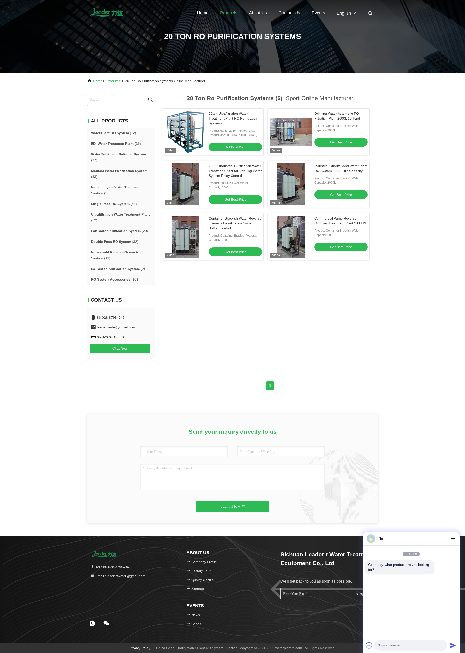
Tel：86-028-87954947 (112, 567)
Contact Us (289, 12)
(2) (118, 269)
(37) (118, 157)
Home (203, 12)
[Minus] (453, 538)
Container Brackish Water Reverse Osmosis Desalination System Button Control (235, 223)
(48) (114, 204)
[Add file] (369, 645)
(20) (119, 231)
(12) (120, 217)
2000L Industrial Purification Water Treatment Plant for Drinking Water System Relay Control (235, 171)
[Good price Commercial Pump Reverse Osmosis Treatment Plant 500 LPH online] (291, 237)
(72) (113, 133)
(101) (115, 279)
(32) (114, 242)
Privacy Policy (139, 648)
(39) (116, 144)
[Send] (453, 645)
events (318, 12)
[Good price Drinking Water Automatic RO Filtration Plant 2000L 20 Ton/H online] (291, 132)
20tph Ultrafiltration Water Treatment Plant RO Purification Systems (233, 118)
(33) (119, 174)
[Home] (106, 12)
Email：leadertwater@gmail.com (120, 576)
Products (228, 12)
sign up (364, 594)
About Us (258, 12)
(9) (116, 190)
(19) (115, 255)
